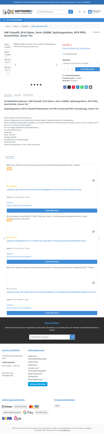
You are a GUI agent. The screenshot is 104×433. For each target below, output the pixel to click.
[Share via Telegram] (86, 87)
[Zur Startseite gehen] (17, 12)
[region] (31, 65)
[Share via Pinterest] (73, 87)
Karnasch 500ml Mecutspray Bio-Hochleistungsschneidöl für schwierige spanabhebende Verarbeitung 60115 (51, 292)
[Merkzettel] (79, 12)
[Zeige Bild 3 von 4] (37, 85)
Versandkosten (46, 428)
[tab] (8, 95)
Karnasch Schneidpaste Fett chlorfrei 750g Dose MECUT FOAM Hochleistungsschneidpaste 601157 (46, 241)
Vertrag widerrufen (38, 384)
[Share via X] (69, 87)
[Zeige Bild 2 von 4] (34, 85)
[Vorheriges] (15, 65)
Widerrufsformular (35, 380)
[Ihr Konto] (84, 12)
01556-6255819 (8, 362)
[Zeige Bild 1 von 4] (31, 85)
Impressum (32, 365)
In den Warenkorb (87, 69)
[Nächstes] (56, 65)
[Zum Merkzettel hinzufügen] (94, 181)
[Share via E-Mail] (90, 87)
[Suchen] (70, 12)
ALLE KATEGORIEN (14, 20)
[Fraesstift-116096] (36, 65)
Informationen (36, 350)
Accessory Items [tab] (9, 156)
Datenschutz (33, 362)
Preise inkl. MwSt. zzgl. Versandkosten (76, 48)
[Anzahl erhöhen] (72, 69)
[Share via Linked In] (77, 87)
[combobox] (52, 12)
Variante (66, 60)
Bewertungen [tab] (17, 95)
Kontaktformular (7, 375)
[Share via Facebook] (64, 87)
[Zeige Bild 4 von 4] (40, 85)
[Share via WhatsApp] (81, 87)
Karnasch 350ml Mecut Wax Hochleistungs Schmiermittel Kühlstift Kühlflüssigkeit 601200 (44, 190)
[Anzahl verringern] (64, 69)
